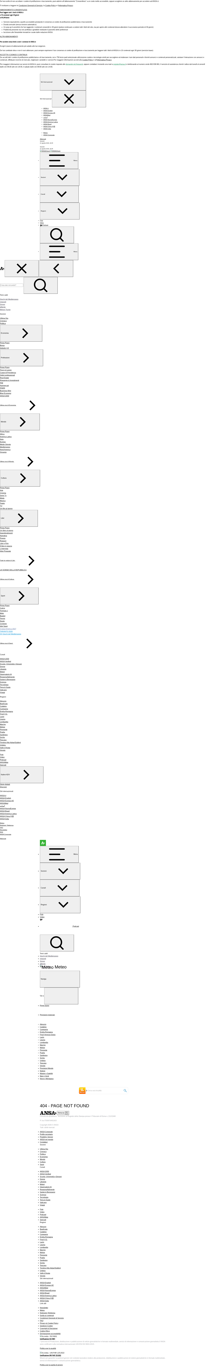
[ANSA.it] (2, 268)
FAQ (1, 827)
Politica (3, 323)
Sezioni (43, 177)
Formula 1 (4, 611)
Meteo (45, 133)
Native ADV (5, 775)
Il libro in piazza (6, 546)
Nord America (5, 450)
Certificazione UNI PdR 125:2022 (50, 1365)
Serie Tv (3, 496)
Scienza (3, 682)
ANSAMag (4, 762)
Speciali (3, 765)
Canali (43, 194)
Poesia (2, 538)
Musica (2, 501)
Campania (4, 709)
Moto (2, 613)
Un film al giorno (6, 508)
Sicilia (2, 737)
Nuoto (2, 621)
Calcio (2, 608)
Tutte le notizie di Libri (7, 560)
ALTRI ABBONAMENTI (9, 37)
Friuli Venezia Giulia (47, 1044)
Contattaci (44, 1152)
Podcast (3, 760)
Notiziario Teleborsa (6, 825)
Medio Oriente (5, 444)
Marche (3, 724)
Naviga (44, 989)
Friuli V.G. (4, 714)
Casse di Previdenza (8, 373)
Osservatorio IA (6, 674)
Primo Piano (4, 343)
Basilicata (4, 704)
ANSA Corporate (49, 135)
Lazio (2, 717)
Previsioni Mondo (46, 1078)
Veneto (2, 750)
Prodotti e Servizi (46, 1147)
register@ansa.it (119, 64)
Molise (2, 727)
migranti (3, 302)
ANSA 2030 (4, 396)
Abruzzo (3, 701)
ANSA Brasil (47, 124)
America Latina (6, 437)
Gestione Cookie (46, 1336)
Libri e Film (4, 543)
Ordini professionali (7, 375)
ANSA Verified (5, 661)
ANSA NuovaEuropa (50, 120)
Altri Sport (4, 626)
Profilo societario (46, 1144)
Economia (5, 333)
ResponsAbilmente (7, 677)
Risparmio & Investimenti (9, 380)
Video (42, 223)
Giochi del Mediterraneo (9, 299)
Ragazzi (3, 541)
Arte (1, 490)
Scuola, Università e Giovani (11, 664)
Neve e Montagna (46, 1088)
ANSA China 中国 (49, 126)
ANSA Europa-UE (49, 113)
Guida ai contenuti (47, 1325)
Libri (3, 518)
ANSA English (48, 111)
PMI (1, 383)
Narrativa (3, 536)
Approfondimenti (6, 533)
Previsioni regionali (47, 1024)
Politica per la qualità (48, 1358)
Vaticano (3, 690)
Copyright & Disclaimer (49, 1338)
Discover (3, 787)
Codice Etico (45, 1341)
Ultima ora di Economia (8, 405)
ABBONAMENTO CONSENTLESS (13, 10)
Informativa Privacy (65, 5)
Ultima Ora (4, 318)
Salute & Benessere (7, 679)
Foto (41, 220)
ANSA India (47, 129)
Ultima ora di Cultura (7, 579)
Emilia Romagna (46, 1042)
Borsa (2, 345)
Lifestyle (3, 669)
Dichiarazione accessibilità (50, 1343)
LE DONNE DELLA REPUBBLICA (13, 570)
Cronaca (3, 321)
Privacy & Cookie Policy (49, 1333)
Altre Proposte (5, 551)
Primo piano (44, 1015)
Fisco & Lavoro (6, 370)
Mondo (4, 422)
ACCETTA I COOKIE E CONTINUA (13, 55)
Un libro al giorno (6, 530)
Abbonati (43, 139)
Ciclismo (3, 624)
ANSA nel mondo (46, 1149)
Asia (1, 439)
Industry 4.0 (4, 348)
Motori (2, 672)
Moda (2, 498)
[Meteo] (82, 1100)
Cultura (4, 478)
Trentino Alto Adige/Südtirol (10, 742)
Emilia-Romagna (6, 711)
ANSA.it (46, 108)
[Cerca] (57, 234)
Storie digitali (5, 784)
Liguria (2, 719)
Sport (3, 596)
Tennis (2, 618)
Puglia (2, 732)
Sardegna (4, 735)
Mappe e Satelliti (46, 1083)
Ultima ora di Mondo (7, 461)
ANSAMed (46, 115)
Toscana (3, 740)
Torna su (61, 1122)
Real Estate (4, 378)
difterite (3, 307)
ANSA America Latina (50, 122)
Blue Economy (5, 393)
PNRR (2, 388)
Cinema (3, 493)
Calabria (3, 706)
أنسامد (45, 117)
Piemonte (3, 730)
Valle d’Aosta (5, 748)
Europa (3, 442)
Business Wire (5, 391)
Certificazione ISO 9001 (47, 1349)
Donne (2, 667)
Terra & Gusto (5, 687)
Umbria (3, 745)
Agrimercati (4, 386)
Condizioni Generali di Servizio (52, 1328)
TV (1, 506)
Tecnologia (4, 685)
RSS (1, 832)
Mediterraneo (5, 447)
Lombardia (4, 722)
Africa (2, 434)
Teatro (2, 503)
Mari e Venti (44, 1086)
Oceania (3, 452)
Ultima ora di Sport (6, 643)
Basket (2, 616)
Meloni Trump (5, 310)
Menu (75, 160)
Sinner (2, 304)
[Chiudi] (22, 268)
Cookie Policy (50, 5)
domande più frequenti (74, 64)
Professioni (5, 358)
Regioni (43, 211)
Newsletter (3, 830)
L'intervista (4, 549)
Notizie (42, 1081)
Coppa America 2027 (8, 629)
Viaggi (2, 692)
